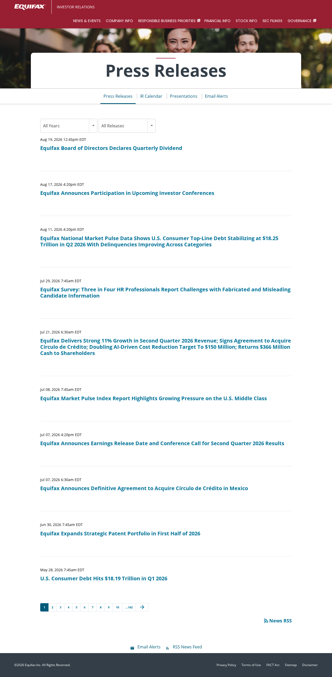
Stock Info (246, 20)
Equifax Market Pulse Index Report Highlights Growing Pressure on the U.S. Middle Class (153, 398)
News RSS (277, 620)
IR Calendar (151, 96)
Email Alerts (216, 96)
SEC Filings (272, 20)
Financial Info (217, 20)
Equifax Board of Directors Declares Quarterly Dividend (111, 148)
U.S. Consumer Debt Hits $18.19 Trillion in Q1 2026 (103, 578)
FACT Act (272, 665)
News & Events (87, 20)
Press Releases (118, 96)
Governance (300, 20)
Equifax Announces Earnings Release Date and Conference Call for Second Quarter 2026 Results (162, 443)
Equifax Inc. (33, 665)
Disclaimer (310, 665)
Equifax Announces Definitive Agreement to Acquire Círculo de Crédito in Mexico (144, 488)
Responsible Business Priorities (167, 20)
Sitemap (291, 665)
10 (117, 607)
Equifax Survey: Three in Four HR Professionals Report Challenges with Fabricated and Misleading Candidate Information (165, 292)
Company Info (119, 20)
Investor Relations (76, 6)
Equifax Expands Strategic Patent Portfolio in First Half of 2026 (120, 533)
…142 (129, 607)
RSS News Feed (187, 647)
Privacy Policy (226, 665)
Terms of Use (251, 665)
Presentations (183, 96)
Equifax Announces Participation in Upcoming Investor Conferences (127, 193)
